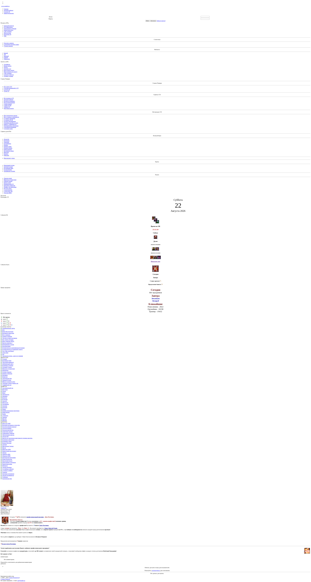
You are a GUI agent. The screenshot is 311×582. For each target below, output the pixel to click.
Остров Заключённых (10, 121)
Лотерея (4, 444)
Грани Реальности (9, 25)
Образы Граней (8, 181)
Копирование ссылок (8, 344)
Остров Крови (8, 169)
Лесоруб (4, 401)
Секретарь (3, 508)
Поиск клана (7, 182)
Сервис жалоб (8, 104)
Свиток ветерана (7, 467)
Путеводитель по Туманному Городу (12, 349)
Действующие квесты (8, 435)
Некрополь (5, 370)
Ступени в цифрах (7, 470)
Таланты (4, 472)
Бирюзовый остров (9, 165)
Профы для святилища (10, 187)
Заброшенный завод (7, 364)
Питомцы (5, 375)
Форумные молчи (9, 108)
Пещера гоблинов (7, 373)
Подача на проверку (9, 101)
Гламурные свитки (7, 431)
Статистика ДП (8, 191)
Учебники (5, 477)
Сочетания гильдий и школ (11, 44)
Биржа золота (7, 66)
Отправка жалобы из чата (11, 123)
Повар (4, 409)
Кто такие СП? (8, 86)
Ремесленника (8, 149)
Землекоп (4, 396)
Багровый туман (6, 360)
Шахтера (6, 152)
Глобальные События (8, 433)
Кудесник (5, 399)
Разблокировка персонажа (11, 125)
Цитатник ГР (7, 34)
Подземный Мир (8, 168)
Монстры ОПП (6, 449)
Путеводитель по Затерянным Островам (13, 348)
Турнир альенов (8, 46)
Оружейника (7, 143)
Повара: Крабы (8, 148)
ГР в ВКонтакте (8, 27)
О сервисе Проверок (9, 118)
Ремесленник (6, 412)
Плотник (4, 407)
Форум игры (7, 33)
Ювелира (6, 155)
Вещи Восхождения (7, 331)
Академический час (7, 388)
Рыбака (6, 145)
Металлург (5, 402)
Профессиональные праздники (10, 410)
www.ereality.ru (5, 6)
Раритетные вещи (7, 464)
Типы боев (5, 352)
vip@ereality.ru (21, 580)
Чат (3, 354)
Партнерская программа (9, 457)
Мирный (6, 56)
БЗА (3, 330)
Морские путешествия (10, 179)
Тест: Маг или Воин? (8, 351)
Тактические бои (7, 378)
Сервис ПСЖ (7, 105)
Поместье (5, 377)
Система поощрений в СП (11, 88)
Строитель (5, 415)
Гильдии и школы (9, 43)
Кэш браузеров (6, 346)
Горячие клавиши (7, 336)
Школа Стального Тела (8, 381)
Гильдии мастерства (7, 430)
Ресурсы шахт (8, 188)
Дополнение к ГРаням (10, 28)
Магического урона (9, 158)
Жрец (3, 393)
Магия (4, 448)
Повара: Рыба (7, 146)
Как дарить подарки (7, 339)
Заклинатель (5, 394)
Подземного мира (9, 151)
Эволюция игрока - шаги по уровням (12, 356)
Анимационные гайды (8, 328)
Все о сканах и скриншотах (11, 117)
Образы (4, 452)
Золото (6, 67)
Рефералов (7, 59)
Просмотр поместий (9, 185)
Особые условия (8, 76)
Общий (6, 57)
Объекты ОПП (6, 456)
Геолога (6, 154)
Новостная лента (8, 30)
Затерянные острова (9, 171)
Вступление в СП (9, 98)
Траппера (6, 142)
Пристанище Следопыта (9, 462)
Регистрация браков (9, 102)
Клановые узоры (7, 441)
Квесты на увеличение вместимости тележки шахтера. (17, 438)
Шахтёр (4, 419)
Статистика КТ (8, 190)
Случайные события (8, 469)
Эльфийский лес (6, 385)
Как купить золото (9, 70)
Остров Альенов (6, 372)
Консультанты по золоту (10, 71)
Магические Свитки (8, 446)
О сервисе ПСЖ (8, 120)
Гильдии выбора (6, 428)
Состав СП (7, 12)
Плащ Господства (7, 459)
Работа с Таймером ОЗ (10, 124)
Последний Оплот (7, 461)
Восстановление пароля (10, 115)
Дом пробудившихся (8, 362)
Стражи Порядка (5, 579)
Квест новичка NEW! (8, 341)
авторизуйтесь (156, 570)
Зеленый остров (8, 166)
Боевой (6, 53)
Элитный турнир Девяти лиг (10, 383)
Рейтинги (5, 465)
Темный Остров (6, 380)
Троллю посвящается (8, 475)
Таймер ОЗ (7, 107)
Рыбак (4, 414)
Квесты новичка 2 (7, 343)
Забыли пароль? (161, 20)
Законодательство (9, 13)
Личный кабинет (8, 10)
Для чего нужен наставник (9, 338)
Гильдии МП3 (8, 193)
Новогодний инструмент (9, 451)
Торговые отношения (8, 474)
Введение (5, 389)
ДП (5, 54)
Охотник (4, 406)
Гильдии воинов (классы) (9, 426)
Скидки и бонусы (9, 74)
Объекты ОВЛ (6, 454)
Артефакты (7, 64)
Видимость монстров (8, 333)
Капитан (4, 397)
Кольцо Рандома (6, 443)
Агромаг (4, 359)
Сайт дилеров (8, 31)
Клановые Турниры (7, 365)
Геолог (4, 391)
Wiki (5, 36)
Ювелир (4, 420)
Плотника (6, 140)
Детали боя (5, 436)
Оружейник (5, 404)
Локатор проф (8, 178)
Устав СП (6, 91)
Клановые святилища (8, 439)
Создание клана (8, 128)
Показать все (155, 261)
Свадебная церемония (10, 127)
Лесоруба (6, 139)
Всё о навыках (6, 335)
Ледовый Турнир (7, 367)
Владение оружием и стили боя (11, 425)
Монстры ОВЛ (6, 423)
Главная (6, 9)
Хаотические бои (7, 478)
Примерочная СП (9, 184)
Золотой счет (7, 69)
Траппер (4, 417)
